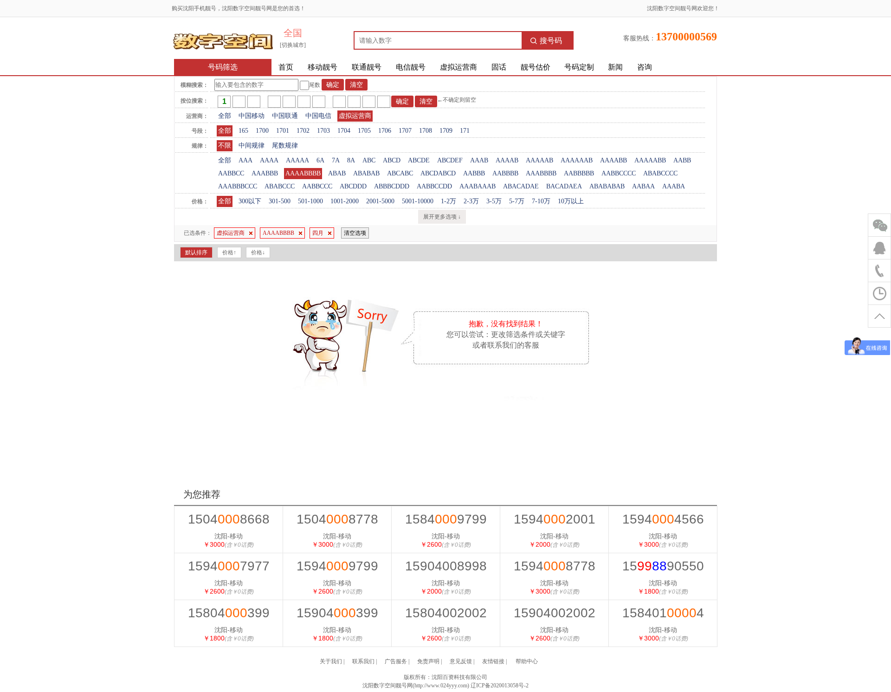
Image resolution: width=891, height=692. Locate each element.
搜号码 (551, 41)
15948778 (554, 566)
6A (320, 160)
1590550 (663, 566)
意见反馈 (461, 661)
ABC (368, 160)
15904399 (337, 613)
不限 (224, 145)
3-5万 (494, 201)
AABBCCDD (434, 186)
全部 (224, 115)
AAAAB (507, 160)
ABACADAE (521, 186)
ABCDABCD (438, 173)
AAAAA (297, 160)
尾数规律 (285, 145)
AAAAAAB (577, 160)
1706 (384, 130)
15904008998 (446, 566)
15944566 (663, 519)
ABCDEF (450, 160)
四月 (317, 233)
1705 (364, 130)
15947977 (229, 566)
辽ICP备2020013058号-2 (500, 685)
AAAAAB (539, 160)
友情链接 (493, 661)
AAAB (479, 160)
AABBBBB (579, 173)
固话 (498, 67)
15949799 (337, 566)
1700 (262, 130)
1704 (343, 130)
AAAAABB (650, 160)
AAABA (673, 186)
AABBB (474, 173)
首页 (285, 67)
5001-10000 (417, 201)
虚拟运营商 (458, 67)
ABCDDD (353, 186)
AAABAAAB (477, 186)
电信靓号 (411, 67)
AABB (682, 160)
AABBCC (231, 173)
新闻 (615, 67)
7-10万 (541, 201)
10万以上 (571, 201)
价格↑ (229, 252)
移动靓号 (322, 67)
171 (465, 130)
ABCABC (400, 173)
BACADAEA (564, 186)
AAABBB (265, 173)
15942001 (554, 519)
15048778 (337, 519)
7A (336, 160)
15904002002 (554, 613)
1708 (425, 130)
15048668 (229, 519)
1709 (445, 130)
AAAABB (613, 160)
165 (243, 130)
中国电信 (318, 115)
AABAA (643, 186)
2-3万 (471, 201)
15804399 (229, 613)
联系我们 (363, 661)
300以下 (250, 201)
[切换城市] (293, 45)
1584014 (663, 613)
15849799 (446, 519)
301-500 (280, 201)
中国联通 (285, 115)
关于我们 (331, 661)
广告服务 (396, 661)
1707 (405, 130)
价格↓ (258, 252)
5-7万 (516, 201)
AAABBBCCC (237, 186)
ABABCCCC (660, 173)
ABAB (337, 173)
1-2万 (448, 201)
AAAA (269, 160)
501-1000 (310, 201)
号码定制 (579, 67)
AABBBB (505, 173)
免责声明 (428, 661)
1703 (323, 130)
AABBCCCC (618, 173)
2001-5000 (380, 201)
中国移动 (252, 115)
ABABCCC (280, 186)
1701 (282, 130)
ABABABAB (607, 186)
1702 (303, 130)
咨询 (644, 67)
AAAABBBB (303, 173)
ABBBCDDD (391, 186)
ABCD (391, 160)
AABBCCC (317, 186)
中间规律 (252, 145)
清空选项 (355, 233)
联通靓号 (366, 67)
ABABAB (366, 173)
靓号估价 (535, 67)
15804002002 (446, 613)
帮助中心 (527, 661)
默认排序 (196, 252)
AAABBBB (541, 173)
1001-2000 (344, 201)
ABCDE (419, 160)
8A (351, 160)
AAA (245, 160)
